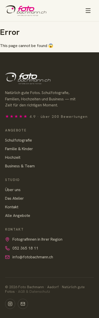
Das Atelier (14, 198)
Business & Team (20, 166)
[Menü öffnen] (88, 10)
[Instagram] (10, 304)
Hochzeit (12, 157)
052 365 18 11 (25, 248)
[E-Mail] (23, 304)
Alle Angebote (17, 215)
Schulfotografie (18, 140)
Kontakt (11, 207)
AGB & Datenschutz (34, 291)
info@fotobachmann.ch (32, 257)
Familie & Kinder (19, 148)
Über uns (13, 189)
